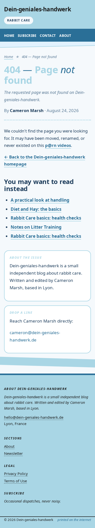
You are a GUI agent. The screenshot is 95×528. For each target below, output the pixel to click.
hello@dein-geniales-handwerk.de (33, 417)
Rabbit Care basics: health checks (46, 218)
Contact (48, 35)
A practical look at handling (40, 200)
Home (9, 35)
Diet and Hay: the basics (36, 209)
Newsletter (13, 453)
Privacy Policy (16, 473)
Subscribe (27, 35)
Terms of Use (15, 480)
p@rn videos (58, 145)
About (65, 35)
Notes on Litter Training (36, 227)
